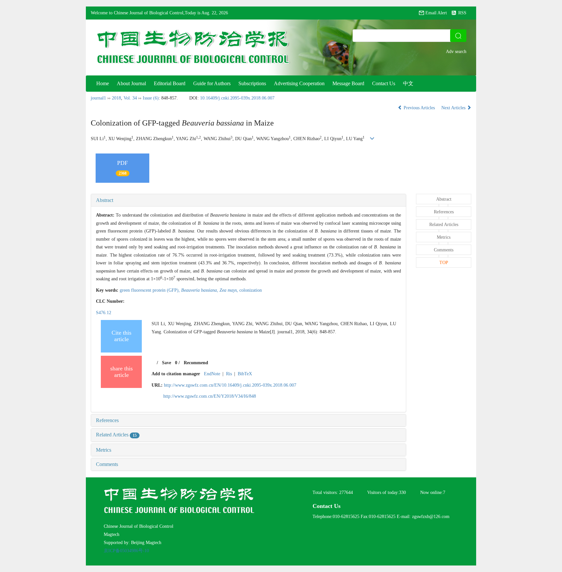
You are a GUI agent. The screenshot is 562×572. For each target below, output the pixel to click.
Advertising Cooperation (299, 83)
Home (102, 83)
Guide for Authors (212, 83)
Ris (229, 373)
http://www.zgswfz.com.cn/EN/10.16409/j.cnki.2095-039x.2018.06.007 (230, 385)
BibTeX (245, 373)
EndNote (212, 373)
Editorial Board (169, 83)
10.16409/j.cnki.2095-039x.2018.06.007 (237, 98)
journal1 (98, 98)
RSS (462, 12)
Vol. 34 (130, 98)
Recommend (196, 362)
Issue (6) (151, 98)
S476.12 (103, 312)
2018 (116, 98)
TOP (443, 262)
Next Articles (454, 107)
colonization (250, 290)
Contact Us (383, 83)
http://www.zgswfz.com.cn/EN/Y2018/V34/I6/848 (209, 396)
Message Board (348, 83)
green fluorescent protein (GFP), (150, 290)
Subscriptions (252, 83)
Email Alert (436, 12)
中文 (408, 83)
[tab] (248, 200)
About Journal (131, 83)
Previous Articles (419, 107)
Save (166, 362)
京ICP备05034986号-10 (126, 550)
